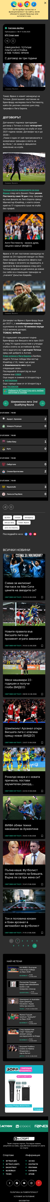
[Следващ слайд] (42, 403)
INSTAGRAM (11, 380)
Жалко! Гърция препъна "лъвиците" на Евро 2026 (28, 1017)
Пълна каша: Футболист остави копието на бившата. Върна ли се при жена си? (24, 873)
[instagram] (31, 1183)
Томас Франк (23, 523)
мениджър (29, 517)
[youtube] (24, 1183)
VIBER (18, 374)
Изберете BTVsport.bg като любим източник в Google (26, 391)
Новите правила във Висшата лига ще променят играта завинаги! (23, 635)
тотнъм (17, 517)
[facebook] (9, 1183)
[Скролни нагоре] (39, 1183)
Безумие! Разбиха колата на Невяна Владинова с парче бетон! (27, 1049)
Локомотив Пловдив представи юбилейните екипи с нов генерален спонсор (29, 985)
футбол (7, 517)
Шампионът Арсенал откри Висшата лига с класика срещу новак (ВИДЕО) (23, 732)
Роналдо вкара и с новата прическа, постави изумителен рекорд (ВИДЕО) (22, 780)
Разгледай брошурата (25, 1069)
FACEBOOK (12, 387)
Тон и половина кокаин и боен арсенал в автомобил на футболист (22, 922)
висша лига (9, 523)
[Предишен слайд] (6, 403)
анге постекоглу (11, 528)
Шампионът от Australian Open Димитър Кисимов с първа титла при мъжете (29, 1002)
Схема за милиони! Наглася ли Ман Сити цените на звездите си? (20, 586)
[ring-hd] (35, 1126)
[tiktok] (17, 1183)
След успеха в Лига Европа (17, 356)
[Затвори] (45, 2)
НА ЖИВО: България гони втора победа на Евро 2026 (28, 969)
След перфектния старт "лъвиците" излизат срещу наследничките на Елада (30, 1032)
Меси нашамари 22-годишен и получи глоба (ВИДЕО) (18, 683)
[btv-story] (17, 1126)
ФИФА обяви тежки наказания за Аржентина (21, 827)
